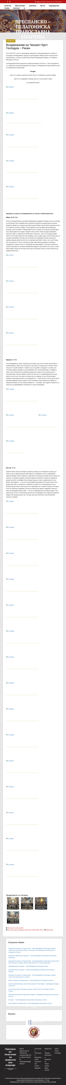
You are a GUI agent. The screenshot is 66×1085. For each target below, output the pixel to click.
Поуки (6, 8)
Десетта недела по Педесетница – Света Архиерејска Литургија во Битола (30, 980)
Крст (9, 930)
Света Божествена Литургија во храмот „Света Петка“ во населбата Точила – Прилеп (31, 990)
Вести (42, 6)
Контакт (16, 8)
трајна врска (49, 930)
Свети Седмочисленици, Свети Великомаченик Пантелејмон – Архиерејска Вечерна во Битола (33, 985)
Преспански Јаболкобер (31, 930)
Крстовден (14, 930)
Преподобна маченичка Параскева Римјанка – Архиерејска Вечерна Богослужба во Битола (33, 995)
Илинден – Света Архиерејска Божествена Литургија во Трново (27, 1000)
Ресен (41, 930)
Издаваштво (54, 6)
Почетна (7, 6)
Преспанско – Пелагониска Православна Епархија (33, 29)
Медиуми (37, 1068)
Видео (46, 1068)
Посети (37, 1066)
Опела (36, 1059)
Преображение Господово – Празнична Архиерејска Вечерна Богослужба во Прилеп (31, 970)
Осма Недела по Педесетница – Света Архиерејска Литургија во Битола (30, 1003)
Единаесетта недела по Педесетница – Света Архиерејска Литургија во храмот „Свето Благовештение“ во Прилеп (32, 976)
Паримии (21, 930)
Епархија (32, 6)
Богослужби (19, 928)
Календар (58, 1053)
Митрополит (20, 6)
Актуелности (11, 928)
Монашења (38, 1057)
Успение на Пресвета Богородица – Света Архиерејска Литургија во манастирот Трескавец (32, 956)
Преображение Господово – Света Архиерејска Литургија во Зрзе (28, 966)
